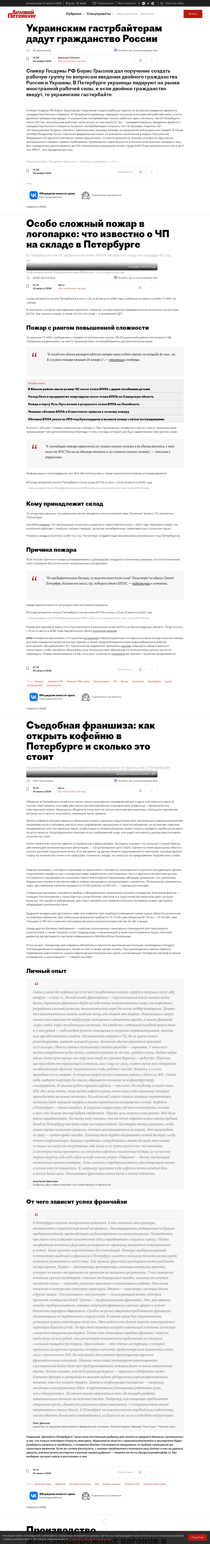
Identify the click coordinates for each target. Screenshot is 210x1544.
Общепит (60, 1484)
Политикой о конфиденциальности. (90, 1539)
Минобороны (154, 681)
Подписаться (106, 3)
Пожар (124, 681)
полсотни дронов (105, 630)
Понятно (197, 1537)
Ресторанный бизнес (80, 1484)
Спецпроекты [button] (99, 14)
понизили (118, 653)
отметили (117, 359)
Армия (168, 681)
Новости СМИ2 (36, 206)
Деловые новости (111, 1484)
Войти (193, 13)
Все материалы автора (72, 61)
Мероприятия (127, 14)
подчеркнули (141, 583)
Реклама (147, 14)
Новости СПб (55, 681)
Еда (97, 1484)
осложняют (91, 638)
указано (44, 524)
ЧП (114, 681)
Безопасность (54, 685)
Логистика (138, 681)
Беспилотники (34, 685)
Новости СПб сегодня (78, 681)
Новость (39, 681)
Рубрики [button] (74, 14)
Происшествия (101, 681)
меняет (126, 646)
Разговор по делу (43, 1484)
